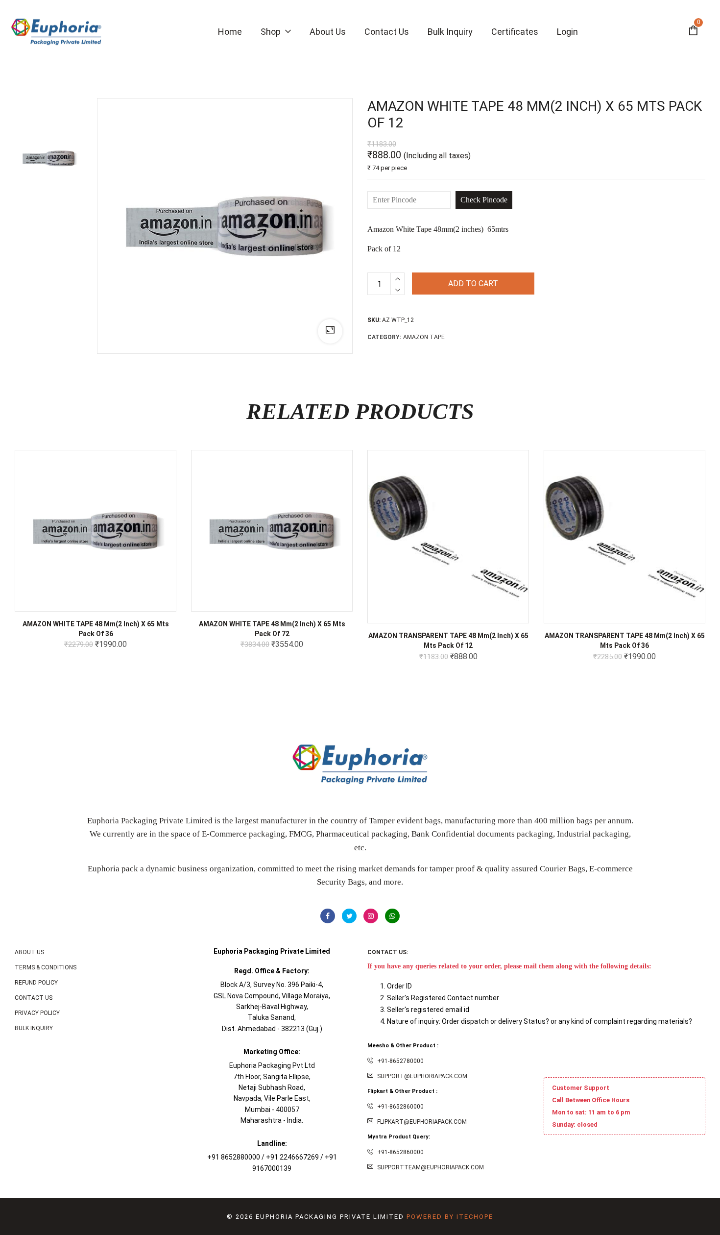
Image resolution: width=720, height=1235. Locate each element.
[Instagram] (370, 916)
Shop (272, 31)
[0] (693, 31)
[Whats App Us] (392, 916)
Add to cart (473, 283)
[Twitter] (349, 916)
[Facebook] (327, 916)
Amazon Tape (424, 337)
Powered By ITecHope (450, 1216)
